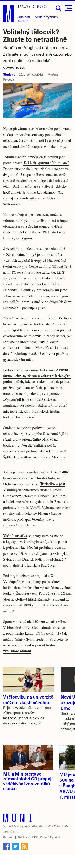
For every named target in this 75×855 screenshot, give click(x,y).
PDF (35, 837)
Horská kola (45, 478)
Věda (46, 17)
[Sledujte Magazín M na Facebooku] (6, 846)
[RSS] (24, 846)
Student (23, 20)
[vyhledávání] (58, 8)
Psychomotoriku (33, 220)
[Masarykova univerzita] (17, 819)
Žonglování (15, 254)
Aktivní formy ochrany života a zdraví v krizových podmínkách (37, 375)
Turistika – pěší (52, 483)
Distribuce (23, 837)
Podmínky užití (50, 837)
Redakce (8, 837)
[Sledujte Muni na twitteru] (15, 846)
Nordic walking (33, 445)
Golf (54, 575)
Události (24, 17)
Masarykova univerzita (28, 826)
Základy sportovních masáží (46, 162)
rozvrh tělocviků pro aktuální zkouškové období (29, 647)
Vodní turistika (15, 535)
